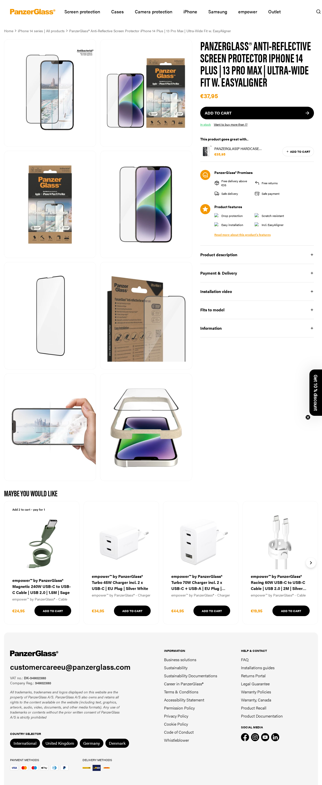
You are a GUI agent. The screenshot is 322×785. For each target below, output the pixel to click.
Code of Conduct (179, 732)
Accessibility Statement (184, 700)
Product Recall (253, 708)
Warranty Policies (256, 692)
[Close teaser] (307, 417)
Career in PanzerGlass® (184, 684)
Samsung (217, 11)
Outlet (274, 11)
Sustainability (175, 667)
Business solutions (180, 659)
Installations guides (257, 667)
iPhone (190, 11)
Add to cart (300, 151)
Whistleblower (176, 740)
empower (247, 11)
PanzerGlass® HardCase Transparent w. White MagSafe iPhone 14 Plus (243, 148)
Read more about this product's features (242, 235)
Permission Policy (179, 708)
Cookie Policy (176, 724)
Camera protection (153, 11)
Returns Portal (253, 676)
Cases (117, 11)
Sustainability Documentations (190, 676)
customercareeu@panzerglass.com (70, 666)
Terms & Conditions (181, 692)
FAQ (245, 659)
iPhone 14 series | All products (41, 30)
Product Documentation (262, 716)
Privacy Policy (176, 716)
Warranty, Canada (256, 700)
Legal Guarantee (255, 684)
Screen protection (82, 11)
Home (8, 30)
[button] (315, 392)
